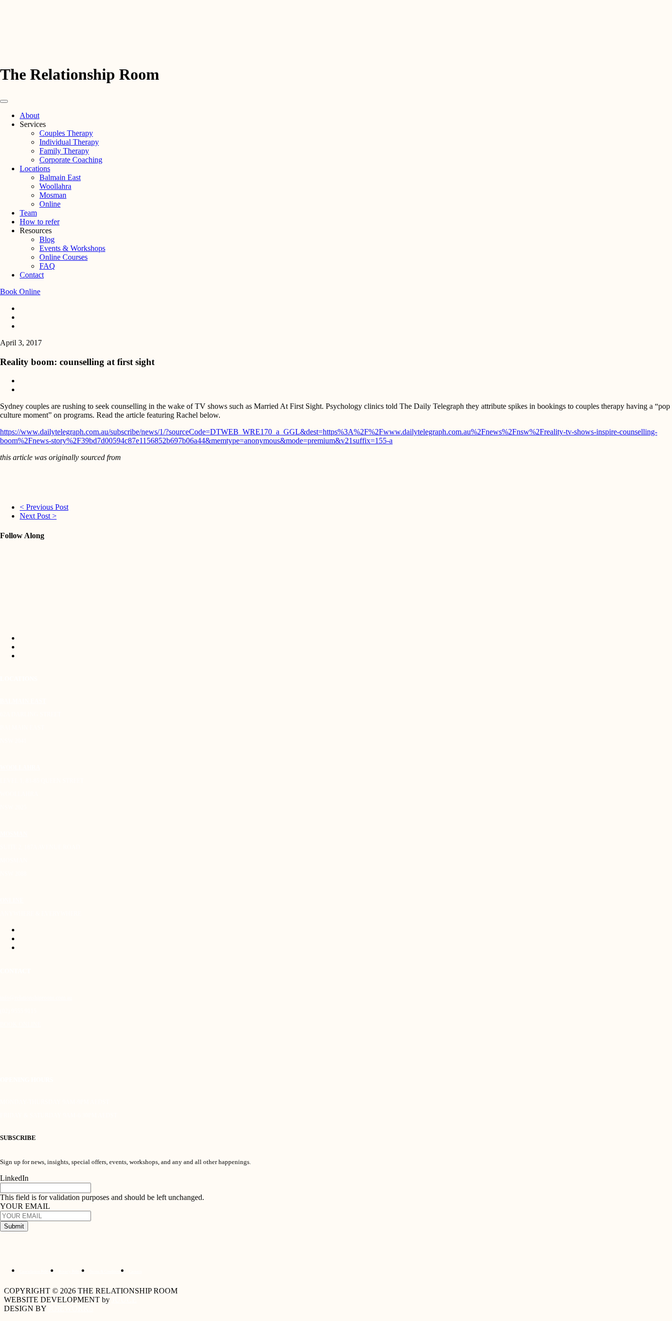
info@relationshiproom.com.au (36, 997)
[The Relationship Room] (336, 37)
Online (50, 204)
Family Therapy (64, 151)
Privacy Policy (70, 1271)
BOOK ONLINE (20, 1024)
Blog (47, 239)
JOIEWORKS (70, 1308)
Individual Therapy (69, 142)
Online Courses (63, 257)
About (29, 115)
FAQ (47, 266)
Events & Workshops (72, 248)
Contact (32, 275)
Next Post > (38, 516)
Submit (14, 1226)
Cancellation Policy (35, 1271)
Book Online (20, 291)
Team (28, 213)
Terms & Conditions (105, 1271)
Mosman (52, 195)
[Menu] (4, 101)
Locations (35, 168)
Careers (135, 1271)
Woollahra (55, 186)
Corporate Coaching (70, 159)
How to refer (40, 221)
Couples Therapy (66, 133)
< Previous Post (44, 507)
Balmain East (60, 177)
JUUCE (124, 1299)
